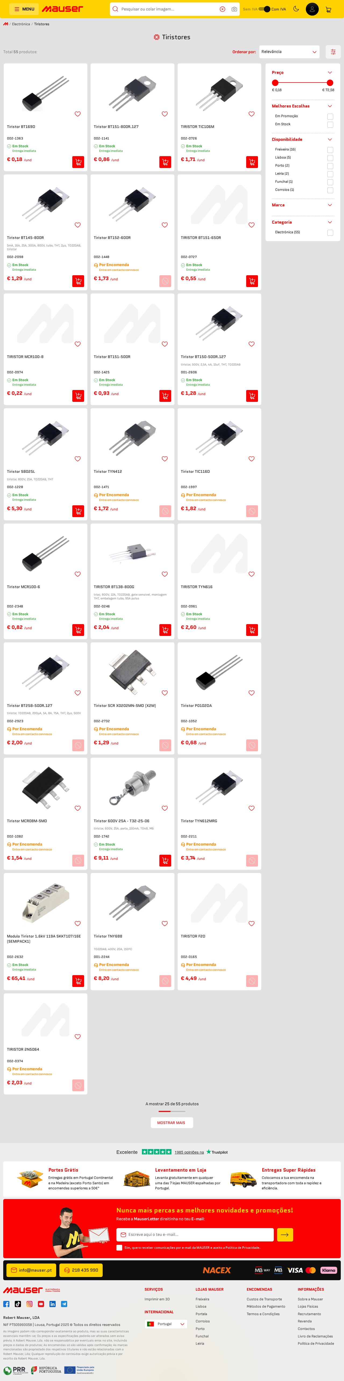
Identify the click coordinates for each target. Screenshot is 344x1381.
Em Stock (283, 124)
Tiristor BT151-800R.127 (116, 126)
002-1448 (101, 257)
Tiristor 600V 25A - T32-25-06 (121, 821)
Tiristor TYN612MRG (199, 821)
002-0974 (15, 372)
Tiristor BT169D (21, 126)
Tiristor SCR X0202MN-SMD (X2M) (125, 705)
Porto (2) (282, 165)
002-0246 (102, 606)
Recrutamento (309, 1314)
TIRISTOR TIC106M (197, 126)
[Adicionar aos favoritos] (77, 114)
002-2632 (15, 956)
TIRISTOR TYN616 (197, 586)
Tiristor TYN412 (108, 471)
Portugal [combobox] (164, 1324)
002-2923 (15, 721)
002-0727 (189, 257)
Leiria (200, 1343)
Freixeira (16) (285, 149)
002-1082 (15, 836)
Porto (200, 1328)
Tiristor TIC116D (195, 471)
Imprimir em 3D (157, 1299)
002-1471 (101, 487)
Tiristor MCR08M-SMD (27, 821)
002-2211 (189, 836)
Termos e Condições (263, 1314)
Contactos (306, 1328)
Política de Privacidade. (242, 1247)
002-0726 (189, 138)
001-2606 (189, 372)
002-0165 (189, 956)
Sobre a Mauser (310, 1299)
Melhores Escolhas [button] (291, 106)
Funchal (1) (284, 181)
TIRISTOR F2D (193, 936)
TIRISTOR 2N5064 (23, 1049)
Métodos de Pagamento (266, 1306)
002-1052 (189, 721)
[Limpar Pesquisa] (224, 9)
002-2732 (102, 721)
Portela (201, 1314)
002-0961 (189, 606)
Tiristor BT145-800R (25, 237)
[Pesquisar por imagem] (234, 9)
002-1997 (189, 487)
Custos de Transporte (264, 1299)
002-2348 (15, 606)
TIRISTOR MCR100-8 (25, 356)
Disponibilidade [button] (287, 139)
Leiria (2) (282, 173)
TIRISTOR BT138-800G (114, 586)
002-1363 (15, 138)
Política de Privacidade (316, 1343)
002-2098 (15, 257)
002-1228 (15, 487)
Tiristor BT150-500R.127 (203, 356)
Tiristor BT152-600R (112, 237)
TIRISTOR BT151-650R (201, 237)
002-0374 (15, 1061)
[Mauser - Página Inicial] (62, 9)
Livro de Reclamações (315, 1336)
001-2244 (101, 956)
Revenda (305, 1321)
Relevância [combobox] (271, 51)
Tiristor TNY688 (108, 936)
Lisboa (201, 1306)
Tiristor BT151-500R (112, 356)
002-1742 (101, 836)
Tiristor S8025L (21, 471)
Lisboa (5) (283, 157)
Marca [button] (278, 205)
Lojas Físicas (308, 1306)
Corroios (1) (284, 189)
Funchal (202, 1336)
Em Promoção (286, 116)
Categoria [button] (282, 222)
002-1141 (101, 138)
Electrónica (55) (287, 232)
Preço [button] (278, 72)
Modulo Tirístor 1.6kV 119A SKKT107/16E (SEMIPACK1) (44, 939)
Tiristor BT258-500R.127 (29, 705)
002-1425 (102, 372)
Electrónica (21, 24)
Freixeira (202, 1299)
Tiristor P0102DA (196, 705)
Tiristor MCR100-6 (23, 586)
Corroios (203, 1321)
